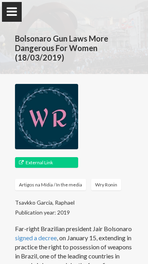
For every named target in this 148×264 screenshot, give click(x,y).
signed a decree (36, 237)
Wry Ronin (106, 185)
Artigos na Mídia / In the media (50, 185)
